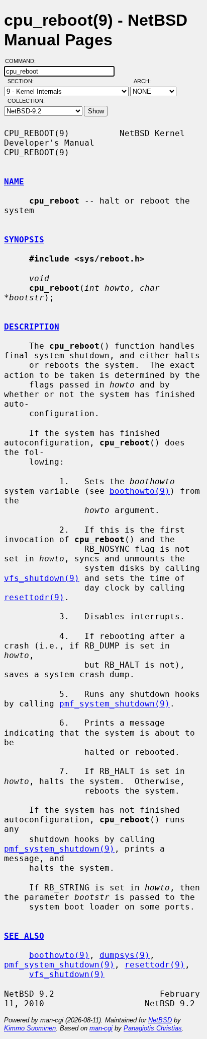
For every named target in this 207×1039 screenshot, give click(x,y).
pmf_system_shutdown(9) (114, 703)
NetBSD (160, 1020)
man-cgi (101, 1028)
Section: (23, 81)
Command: (23, 61)
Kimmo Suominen (30, 1028)
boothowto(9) (140, 491)
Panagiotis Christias (153, 1028)
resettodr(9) (34, 597)
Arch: (147, 81)
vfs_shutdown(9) (41, 578)
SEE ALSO (24, 936)
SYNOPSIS (24, 239)
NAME (14, 181)
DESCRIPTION (31, 327)
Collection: (26, 101)
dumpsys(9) (124, 955)
